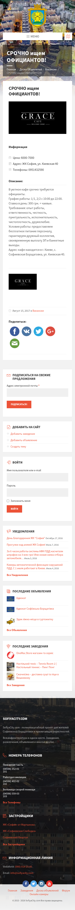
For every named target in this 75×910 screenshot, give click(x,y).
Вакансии (51, 69)
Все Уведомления (17, 575)
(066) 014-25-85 (23, 866)
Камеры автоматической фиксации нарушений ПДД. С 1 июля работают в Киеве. (35, 566)
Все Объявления (17, 630)
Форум (66, 890)
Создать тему (18, 446)
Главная (11, 69)
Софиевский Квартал (15, 837)
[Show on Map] (68, 36)
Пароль (11, 485)
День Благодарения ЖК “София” (26, 538)
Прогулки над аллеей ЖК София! (26, 544)
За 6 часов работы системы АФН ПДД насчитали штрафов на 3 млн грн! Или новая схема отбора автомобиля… (35, 554)
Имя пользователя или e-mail (24, 470)
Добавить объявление (24, 440)
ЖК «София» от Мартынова (19, 824)
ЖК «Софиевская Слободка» (19, 831)
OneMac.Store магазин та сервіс (34, 653)
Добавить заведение (23, 433)
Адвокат (21, 598)
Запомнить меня (20, 501)
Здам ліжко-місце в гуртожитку (34, 619)
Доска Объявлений (31, 69)
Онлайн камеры (39, 894)
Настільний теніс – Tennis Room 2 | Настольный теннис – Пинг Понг (36, 665)
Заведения (26, 890)
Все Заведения (16, 685)
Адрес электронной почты (23, 385)
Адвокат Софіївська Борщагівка (35, 608)
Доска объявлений (47, 890)
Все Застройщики (14, 844)
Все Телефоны (11, 802)
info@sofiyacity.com (21, 873)
